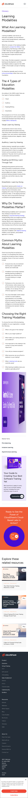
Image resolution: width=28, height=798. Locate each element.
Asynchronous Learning (9, 452)
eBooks (4, 702)
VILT (3, 668)
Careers (4, 743)
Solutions (4, 663)
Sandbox (4, 692)
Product (4, 660)
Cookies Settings (14, 795)
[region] (14, 787)
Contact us (5, 752)
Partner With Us (6, 749)
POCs (3, 683)
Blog (24, 570)
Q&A (3, 727)
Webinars (4, 705)
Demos (4, 680)
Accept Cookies (14, 791)
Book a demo (12, 536)
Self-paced (5, 672)
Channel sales (6, 686)
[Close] (25, 779)
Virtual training (10, 583)
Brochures (5, 718)
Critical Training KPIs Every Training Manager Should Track (13, 615)
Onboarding (5, 675)
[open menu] (24, 4)
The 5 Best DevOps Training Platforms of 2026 (11, 586)
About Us (4, 734)
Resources (5, 699)
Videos (4, 721)
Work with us (5, 740)
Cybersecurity (6, 689)
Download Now (16, 496)
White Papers (5, 708)
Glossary (5, 11)
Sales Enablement (7, 678)
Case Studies (5, 714)
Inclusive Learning (7, 447)
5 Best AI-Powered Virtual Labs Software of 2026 (12, 643)
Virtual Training (6, 666)
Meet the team (6, 737)
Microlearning (6, 443)
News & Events (6, 746)
